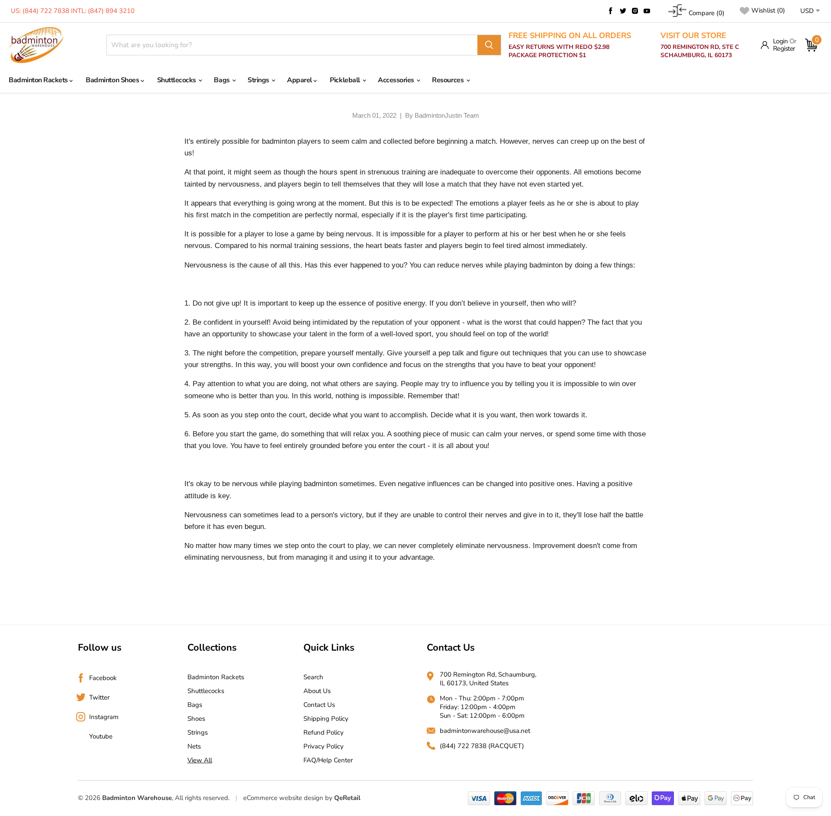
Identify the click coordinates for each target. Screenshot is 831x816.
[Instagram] (635, 11)
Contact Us (319, 704)
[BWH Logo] (36, 45)
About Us (317, 691)
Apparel (300, 80)
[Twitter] (623, 11)
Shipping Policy (325, 718)
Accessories (397, 80)
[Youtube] (647, 11)
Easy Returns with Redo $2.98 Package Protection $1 (570, 45)
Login (780, 41)
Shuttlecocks (177, 80)
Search (313, 677)
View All (199, 760)
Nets (194, 746)
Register (784, 48)
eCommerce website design (283, 797)
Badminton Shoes (113, 80)
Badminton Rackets (39, 80)
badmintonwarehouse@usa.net (485, 730)
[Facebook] (611, 11)
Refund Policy (323, 732)
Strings (259, 80)
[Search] (489, 45)
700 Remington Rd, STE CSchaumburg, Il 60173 (699, 45)
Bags (222, 80)
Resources (448, 80)
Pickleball (345, 80)
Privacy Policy (323, 746)
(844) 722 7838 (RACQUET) (482, 746)
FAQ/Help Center (328, 760)
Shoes (196, 718)
